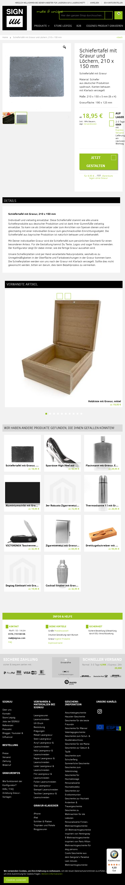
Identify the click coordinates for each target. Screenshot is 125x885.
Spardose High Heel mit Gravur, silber (68, 465)
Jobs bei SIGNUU (10, 721)
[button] (64, 49)
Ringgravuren (40, 829)
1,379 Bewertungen (65, 674)
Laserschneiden (41, 719)
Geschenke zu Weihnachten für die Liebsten (75, 814)
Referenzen (7, 725)
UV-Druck (38, 723)
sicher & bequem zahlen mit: (20, 661)
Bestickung (39, 727)
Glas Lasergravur (42, 785)
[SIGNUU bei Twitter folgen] (118, 712)
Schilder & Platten (43, 821)
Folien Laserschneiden (45, 781)
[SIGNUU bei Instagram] (99, 711)
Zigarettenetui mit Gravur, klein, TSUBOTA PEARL (75, 545)
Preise (5, 753)
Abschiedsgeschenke (75, 712)
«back (120, 37)
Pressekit (7, 729)
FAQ (10, 642)
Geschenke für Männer (76, 728)
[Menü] (120, 850)
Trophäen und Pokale (44, 825)
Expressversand (55, 643)
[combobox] (86, 15)
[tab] (61, 200)
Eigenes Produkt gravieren (104, 25)
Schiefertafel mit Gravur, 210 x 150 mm (29, 465)
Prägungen (39, 731)
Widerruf (6, 765)
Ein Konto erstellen (113, 3)
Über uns (7, 709)
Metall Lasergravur (43, 735)
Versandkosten (90, 124)
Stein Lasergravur (42, 738)
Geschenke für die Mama (77, 743)
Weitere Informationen (51, 873)
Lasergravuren (41, 715)
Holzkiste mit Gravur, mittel (104, 401)
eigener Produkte (62, 638)
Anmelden (94, 3)
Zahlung (6, 761)
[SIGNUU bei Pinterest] (106, 712)
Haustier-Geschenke (75, 716)
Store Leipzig (8, 717)
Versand (6, 757)
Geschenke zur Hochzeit (77, 798)
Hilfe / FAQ (8, 789)
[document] (63, 876)
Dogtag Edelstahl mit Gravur (23, 585)
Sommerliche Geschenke (77, 763)
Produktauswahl (61, 630)
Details (10, 201)
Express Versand (120, 131)
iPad (36, 817)
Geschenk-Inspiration (73, 703)
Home (5, 37)
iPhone (37, 813)
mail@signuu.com (16, 638)
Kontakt (14, 626)
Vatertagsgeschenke (75, 732)
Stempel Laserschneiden (46, 789)
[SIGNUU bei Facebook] (112, 712)
